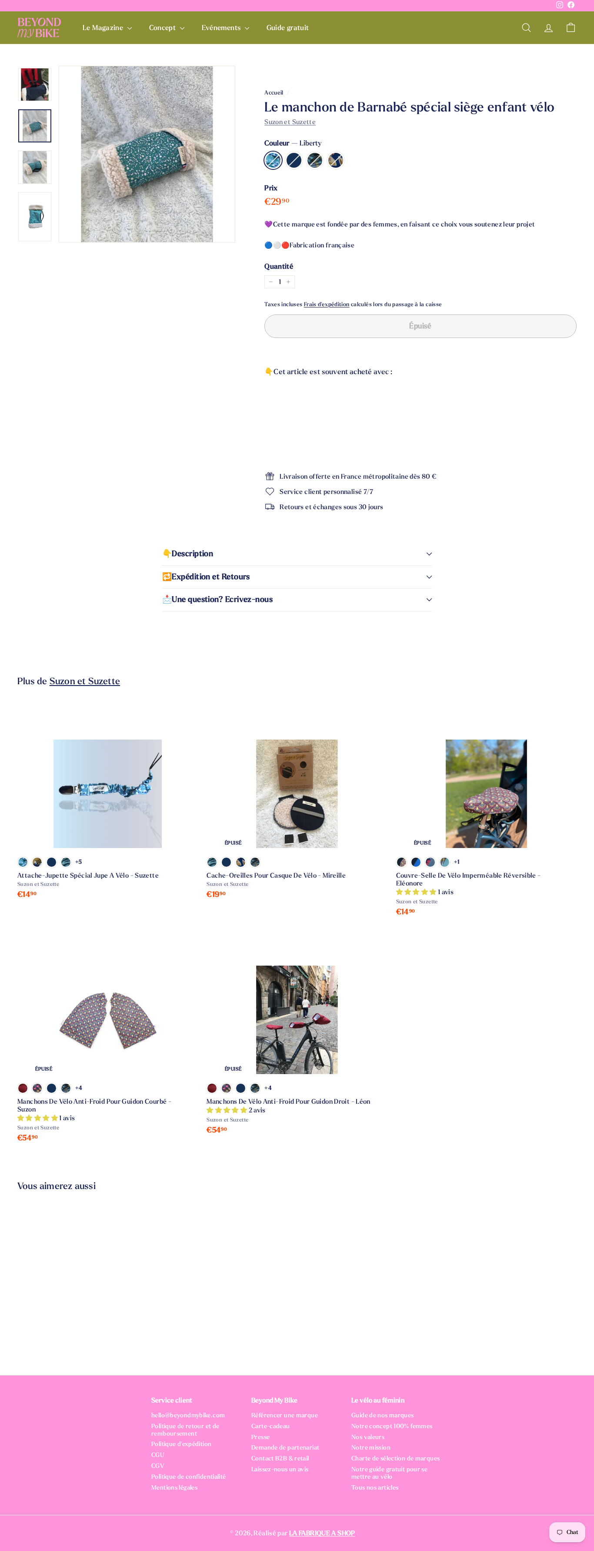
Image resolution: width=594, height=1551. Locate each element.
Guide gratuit (288, 27)
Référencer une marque (284, 1415)
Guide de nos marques (382, 1415)
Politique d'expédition (181, 1444)
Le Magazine (104, 27)
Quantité (278, 266)
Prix (271, 188)
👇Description (187, 554)
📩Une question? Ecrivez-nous (217, 599)
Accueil (274, 93)
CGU (157, 1455)
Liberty (273, 160)
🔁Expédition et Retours (206, 577)
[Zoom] (147, 154)
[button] (417, 892)
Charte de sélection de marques (395, 1458)
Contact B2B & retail (280, 1458)
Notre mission (370, 1447)
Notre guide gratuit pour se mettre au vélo (389, 1473)
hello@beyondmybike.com (188, 1415)
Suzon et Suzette (290, 121)
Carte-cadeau (270, 1426)
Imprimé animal (335, 160)
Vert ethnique (315, 160)
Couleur (293, 143)
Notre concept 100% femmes (391, 1426)
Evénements (222, 27)
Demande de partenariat (285, 1447)
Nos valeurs (367, 1437)
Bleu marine (294, 160)
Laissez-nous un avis (280, 1469)
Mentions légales (174, 1487)
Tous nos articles (374, 1487)
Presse (260, 1437)
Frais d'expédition (327, 304)
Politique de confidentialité (188, 1476)
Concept (163, 27)
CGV (157, 1466)
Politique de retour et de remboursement (185, 1430)
